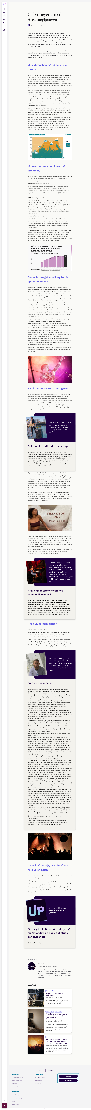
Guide (47, 990)
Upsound (41, 963)
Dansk (40, 1070)
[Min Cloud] (4, 26)
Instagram (69, 1076)
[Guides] (4, 30)
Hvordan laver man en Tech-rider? (55, 994)
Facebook (69, 1080)
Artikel (52, 990)
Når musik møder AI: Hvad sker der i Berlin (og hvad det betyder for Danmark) (56, 1041)
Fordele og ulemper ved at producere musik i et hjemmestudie (56, 1016)
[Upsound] (4, 4)
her (43, 943)
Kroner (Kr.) (50, 1070)
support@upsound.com (45, 1108)
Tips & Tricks (58, 1011)
